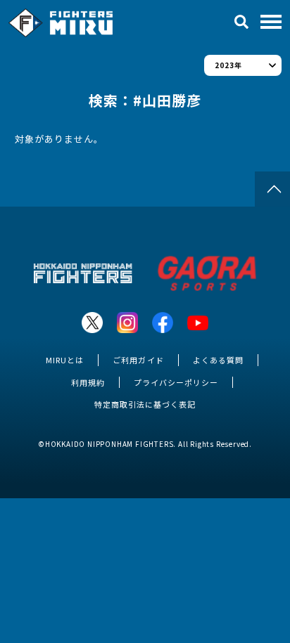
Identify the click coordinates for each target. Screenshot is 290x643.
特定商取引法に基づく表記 (145, 404)
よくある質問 (218, 359)
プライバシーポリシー (176, 382)
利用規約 (88, 382)
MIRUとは (65, 359)
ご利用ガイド (138, 359)
